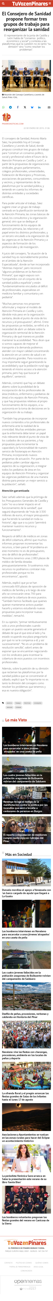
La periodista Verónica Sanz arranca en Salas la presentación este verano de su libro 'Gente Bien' (24, 1179)
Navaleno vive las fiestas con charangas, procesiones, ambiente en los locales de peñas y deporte (24, 1055)
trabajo (18, 703)
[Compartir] (3, 107)
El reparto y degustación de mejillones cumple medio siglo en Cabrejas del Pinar (25, 838)
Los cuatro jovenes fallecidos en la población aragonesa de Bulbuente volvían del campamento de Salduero (24, 778)
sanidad (9, 707)
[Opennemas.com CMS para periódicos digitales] (28, 1285)
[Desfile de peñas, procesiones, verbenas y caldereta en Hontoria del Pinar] (26, 996)
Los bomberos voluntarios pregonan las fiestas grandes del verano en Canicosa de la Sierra (25, 1220)
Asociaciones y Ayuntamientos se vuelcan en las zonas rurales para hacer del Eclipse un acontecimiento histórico (26, 1138)
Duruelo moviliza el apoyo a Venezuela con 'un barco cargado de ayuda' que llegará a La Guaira (26, 893)
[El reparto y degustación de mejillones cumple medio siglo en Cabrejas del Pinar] (26, 829)
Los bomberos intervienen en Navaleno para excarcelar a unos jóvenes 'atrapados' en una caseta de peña (25, 748)
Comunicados (26, 1271)
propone (27, 703)
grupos (9, 703)
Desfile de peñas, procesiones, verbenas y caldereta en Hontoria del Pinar (25, 1015)
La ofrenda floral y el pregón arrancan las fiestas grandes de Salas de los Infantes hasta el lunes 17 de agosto (25, 1096)
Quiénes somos (41, 1263)
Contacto (8, 1263)
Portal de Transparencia (20, 1267)
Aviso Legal (38, 1267)
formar (18, 707)
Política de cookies (24, 1263)
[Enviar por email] (49, 107)
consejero (37, 703)
